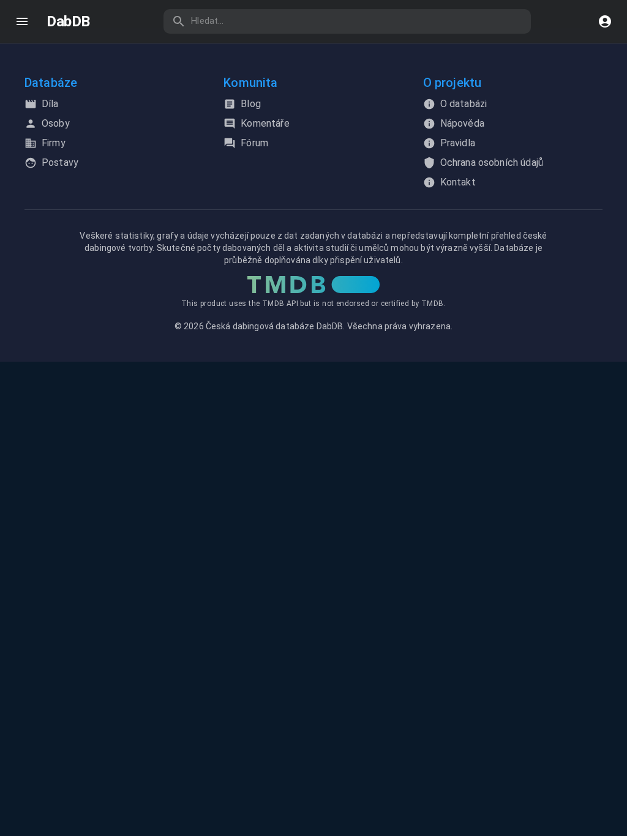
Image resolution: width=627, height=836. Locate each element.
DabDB (68, 21)
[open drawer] (22, 21)
